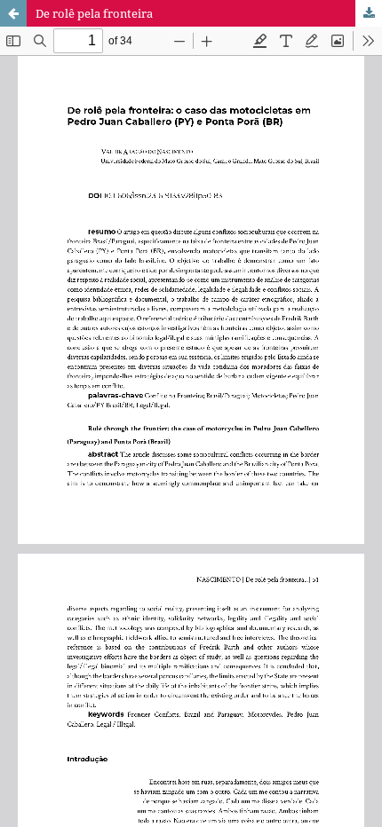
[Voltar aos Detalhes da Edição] (13, 13)
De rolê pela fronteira (94, 13)
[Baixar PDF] (368, 13)
